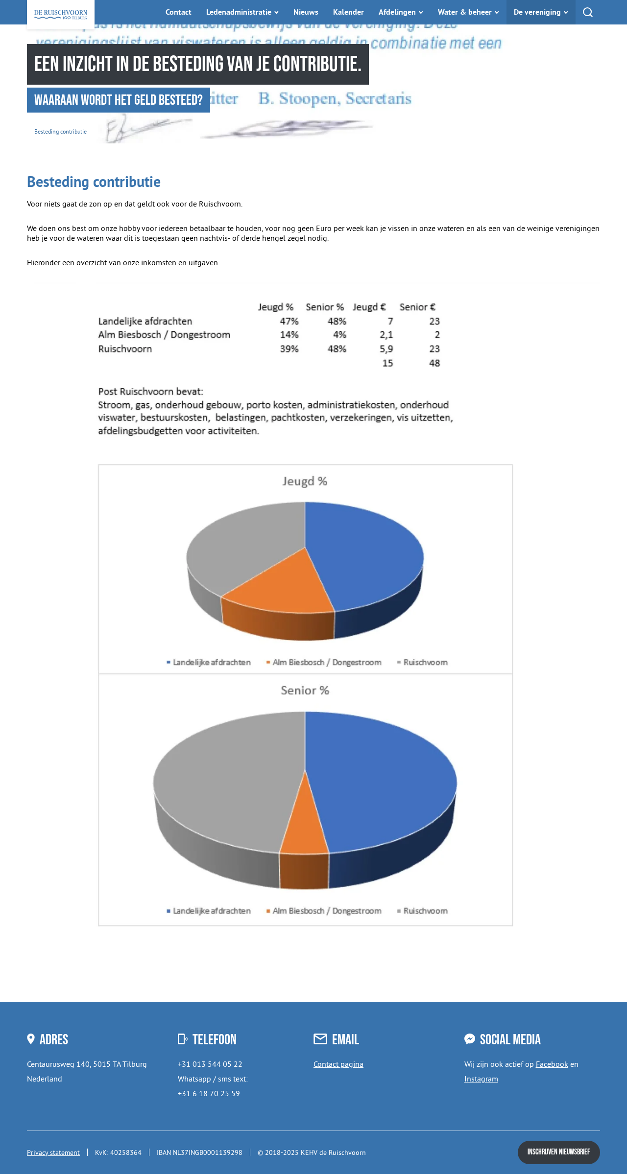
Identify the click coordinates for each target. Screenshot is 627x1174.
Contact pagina (338, 1064)
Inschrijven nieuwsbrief (559, 1152)
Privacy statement (53, 1152)
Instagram (481, 1078)
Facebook (552, 1064)
